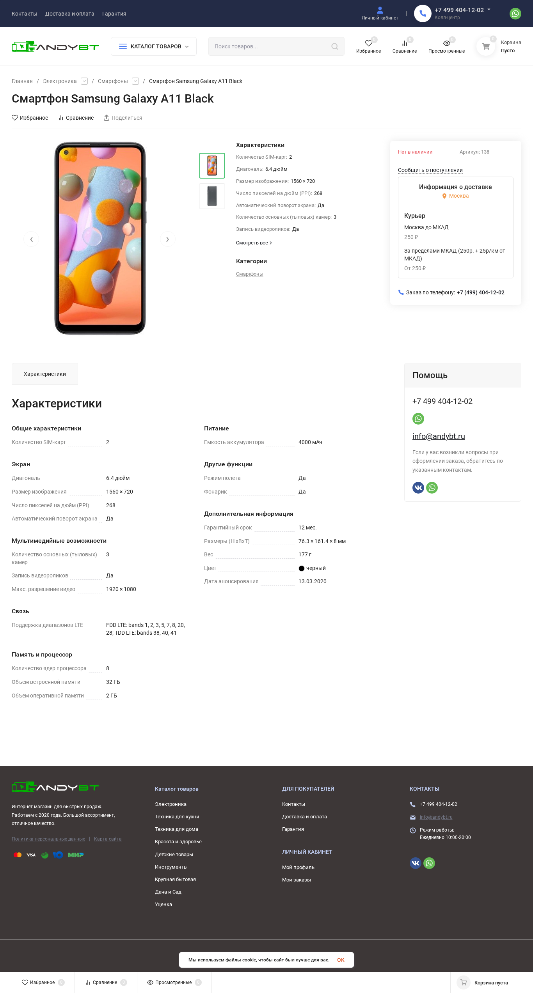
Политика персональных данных (48, 839)
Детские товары (174, 854)
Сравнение (80, 118)
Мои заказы (296, 880)
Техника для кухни (177, 817)
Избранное (34, 118)
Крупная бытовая (175, 879)
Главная (22, 81)
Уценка (163, 904)
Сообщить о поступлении (430, 170)
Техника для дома (176, 829)
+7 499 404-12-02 (459, 10)
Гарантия (293, 829)
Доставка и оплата (304, 817)
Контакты (293, 804)
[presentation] (31, 239)
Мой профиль (298, 867)
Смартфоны (113, 81)
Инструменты (171, 867)
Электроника (60, 81)
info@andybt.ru (438, 436)
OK (341, 960)
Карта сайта (108, 839)
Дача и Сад (168, 892)
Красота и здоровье (178, 841)
